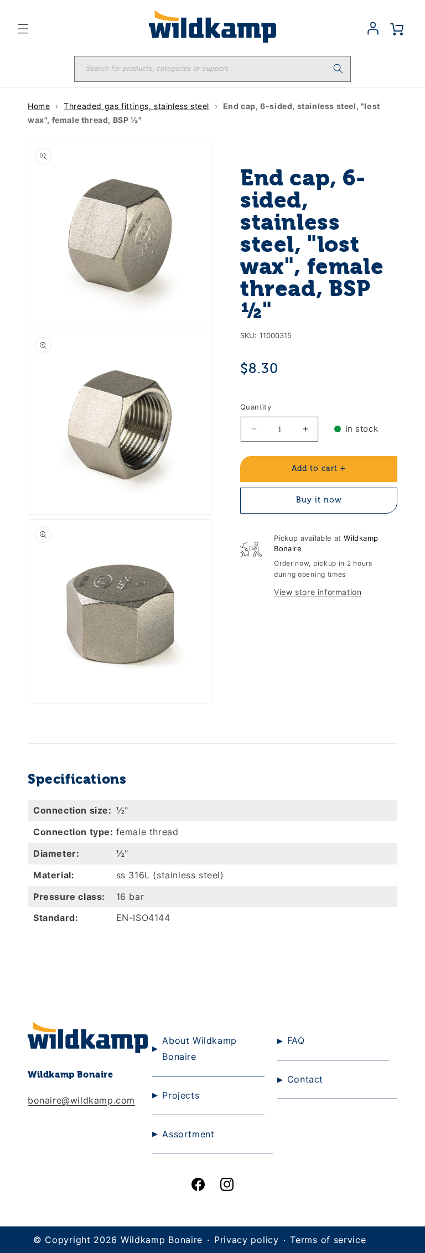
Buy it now (319, 500)
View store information (317, 592)
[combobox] (212, 68)
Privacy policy (246, 1239)
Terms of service (328, 1239)
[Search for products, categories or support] (338, 68)
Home (39, 106)
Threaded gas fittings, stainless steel (136, 106)
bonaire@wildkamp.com (81, 1100)
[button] (23, 29)
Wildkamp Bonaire (162, 1239)
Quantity (255, 406)
